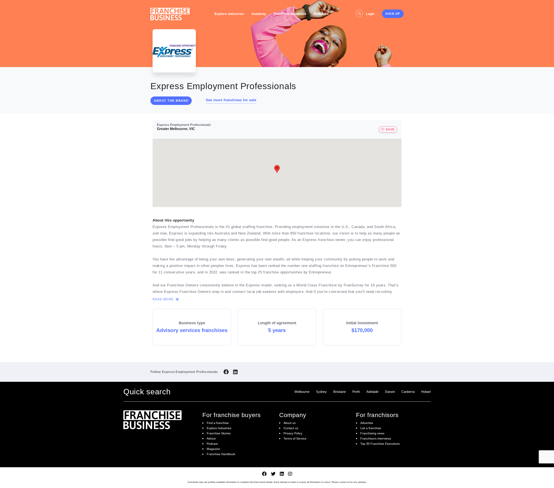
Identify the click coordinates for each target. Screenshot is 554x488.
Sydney (321, 391)
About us (289, 423)
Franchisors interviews (375, 438)
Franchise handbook (290, 14)
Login (370, 14)
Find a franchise (218, 423)
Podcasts (321, 14)
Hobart (426, 391)
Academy (258, 14)
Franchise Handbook (221, 454)
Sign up (392, 13)
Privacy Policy (292, 433)
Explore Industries (219, 428)
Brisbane (339, 391)
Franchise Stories (219, 433)
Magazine (213, 449)
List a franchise (370, 428)
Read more (164, 299)
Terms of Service (294, 438)
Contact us (290, 428)
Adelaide (372, 391)
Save (389, 129)
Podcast (212, 443)
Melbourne (302, 391)
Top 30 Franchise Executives (380, 443)
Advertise (366, 423)
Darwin (390, 391)
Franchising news (372, 433)
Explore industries (229, 14)
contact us (344, 482)
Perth (356, 391)
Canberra (408, 391)
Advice (211, 438)
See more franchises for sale (231, 100)
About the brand (171, 100)
